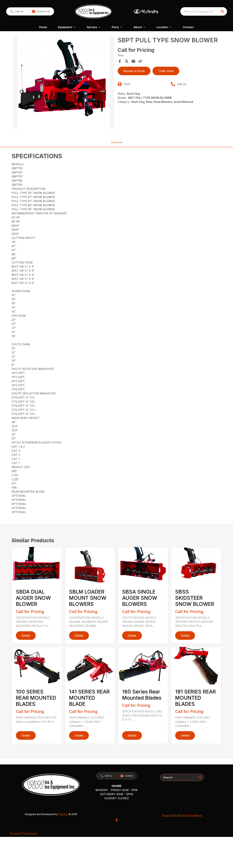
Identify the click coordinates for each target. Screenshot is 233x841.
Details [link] (25, 635)
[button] (17, 11)
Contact (188, 27)
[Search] (200, 777)
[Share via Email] (133, 61)
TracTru (63, 814)
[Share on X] (127, 61)
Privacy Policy (170, 815)
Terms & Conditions (191, 815)
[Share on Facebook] (120, 61)
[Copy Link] (140, 61)
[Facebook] (116, 820)
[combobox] (203, 11)
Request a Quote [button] (134, 71)
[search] (223, 11)
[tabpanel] (63, 83)
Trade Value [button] (166, 71)
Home (43, 27)
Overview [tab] (116, 142)
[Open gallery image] (63, 83)
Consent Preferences (23, 833)
